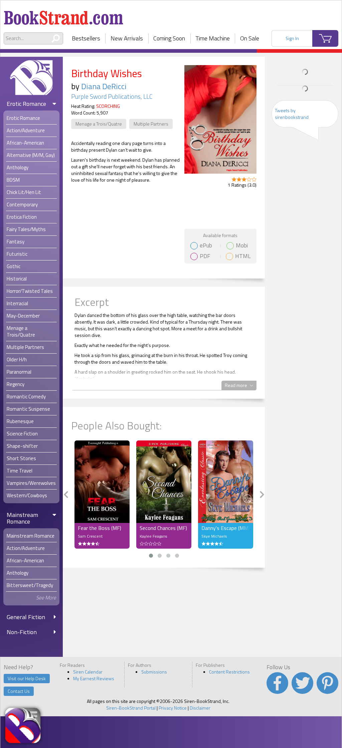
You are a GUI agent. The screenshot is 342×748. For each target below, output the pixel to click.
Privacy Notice (173, 707)
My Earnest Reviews (93, 678)
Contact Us (19, 691)
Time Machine (213, 38)
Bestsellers (86, 38)
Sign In (292, 38)
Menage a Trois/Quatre (98, 123)
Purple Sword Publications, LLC (112, 96)
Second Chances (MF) (163, 528)
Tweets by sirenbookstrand (292, 114)
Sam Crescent (90, 536)
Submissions (154, 671)
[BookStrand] (64, 15)
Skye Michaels (214, 536)
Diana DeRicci (104, 86)
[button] (151, 555)
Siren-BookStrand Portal (131, 707)
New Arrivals (127, 38)
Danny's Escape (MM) (225, 528)
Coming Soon (169, 38)
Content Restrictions (229, 671)
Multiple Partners (151, 123)
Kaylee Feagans (153, 536)
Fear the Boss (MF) (99, 528)
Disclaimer (200, 707)
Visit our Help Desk (27, 678)
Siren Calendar (88, 671)
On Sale (249, 38)
